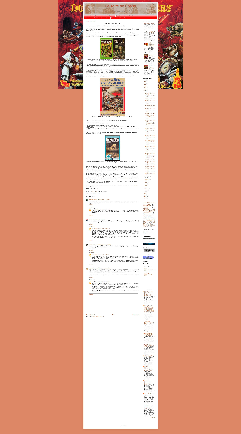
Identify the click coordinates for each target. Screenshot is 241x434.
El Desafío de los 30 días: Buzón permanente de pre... (122, 17)
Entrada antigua (135, 314)
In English (118, 15)
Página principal (88, 15)
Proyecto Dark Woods (150, 218)
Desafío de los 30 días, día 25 (150, 109)
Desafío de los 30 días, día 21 (150, 118)
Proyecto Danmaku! (147, 215)
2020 (145, 86)
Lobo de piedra (92, 244)
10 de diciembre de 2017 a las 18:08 (104, 268)
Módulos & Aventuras (98, 15)
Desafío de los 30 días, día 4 (150, 167)
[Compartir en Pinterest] (106, 191)
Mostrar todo (153, 417)
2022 (145, 83)
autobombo (145, 208)
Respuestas (92, 206)
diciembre (147, 92)
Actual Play (145, 225)
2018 (145, 89)
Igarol (145, 268)
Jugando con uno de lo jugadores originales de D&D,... (150, 123)
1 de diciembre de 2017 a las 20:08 (103, 244)
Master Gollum (92, 199)
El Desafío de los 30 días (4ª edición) (152, 32)
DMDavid (145, 404)
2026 (145, 79)
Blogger (125, 425)
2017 (145, 90)
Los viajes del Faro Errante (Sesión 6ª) (148, 335)
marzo (146, 186)
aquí (97, 182)
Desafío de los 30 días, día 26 (150, 103)
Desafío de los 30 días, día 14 (150, 138)
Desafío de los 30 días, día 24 (150, 111)
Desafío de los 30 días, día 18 (150, 129)
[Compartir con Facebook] (105, 191)
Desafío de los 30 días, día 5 (150, 164)
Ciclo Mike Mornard (147, 214)
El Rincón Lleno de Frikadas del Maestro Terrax (148, 292)
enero (146, 189)
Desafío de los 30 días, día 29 (150, 96)
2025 (145, 81)
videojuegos (146, 209)
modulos (153, 210)
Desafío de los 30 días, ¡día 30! (150, 94)
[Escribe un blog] (102, 191)
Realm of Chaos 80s (148, 305)
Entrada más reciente (90, 314)
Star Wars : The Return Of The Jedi (149, 346)
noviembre (147, 176)
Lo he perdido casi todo (149, 23)
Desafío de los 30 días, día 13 (150, 142)
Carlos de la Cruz (92, 268)
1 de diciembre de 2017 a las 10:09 (98, 219)
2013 (145, 196)
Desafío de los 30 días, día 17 (150, 131)
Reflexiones (147, 205)
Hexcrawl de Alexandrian (149, 216)
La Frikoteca (147, 321)
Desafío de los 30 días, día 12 (150, 144)
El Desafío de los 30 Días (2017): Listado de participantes (97, 17)
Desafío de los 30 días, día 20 (150, 121)
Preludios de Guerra (148, 395)
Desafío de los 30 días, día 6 (150, 162)
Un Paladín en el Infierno (147, 367)
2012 (145, 197)
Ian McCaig (124, 178)
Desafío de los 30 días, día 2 (150, 171)
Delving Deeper (147, 271)
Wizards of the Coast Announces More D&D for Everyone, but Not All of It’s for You (149, 407)
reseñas (145, 207)
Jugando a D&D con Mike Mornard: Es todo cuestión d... (150, 106)
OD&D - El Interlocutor (150, 140)
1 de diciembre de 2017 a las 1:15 (102, 208)
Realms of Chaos (147, 344)
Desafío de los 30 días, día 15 (150, 136)
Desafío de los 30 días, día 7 (150, 160)
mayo (146, 183)
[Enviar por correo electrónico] (101, 191)
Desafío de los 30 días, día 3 (150, 169)
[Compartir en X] (103, 191)
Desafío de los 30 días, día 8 (150, 154)
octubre (146, 177)
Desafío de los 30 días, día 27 (150, 101)
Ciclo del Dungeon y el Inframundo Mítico (149, 222)
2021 (145, 84)
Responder (91, 204)
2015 (145, 193)
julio (146, 180)
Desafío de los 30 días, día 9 (150, 152)
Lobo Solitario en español (148, 275)
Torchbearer (146, 212)
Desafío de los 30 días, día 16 (150, 133)
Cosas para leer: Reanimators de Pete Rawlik (148, 383)
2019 (145, 87)
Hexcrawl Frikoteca (150, 219)
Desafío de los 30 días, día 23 (150, 114)
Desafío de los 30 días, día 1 (150, 174)
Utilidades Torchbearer (110, 15)
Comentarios (147, 233)
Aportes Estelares (148, 356)
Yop (92, 208)
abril (146, 185)
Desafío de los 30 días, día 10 (150, 149)
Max (89, 219)
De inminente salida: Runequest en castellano (151, 44)
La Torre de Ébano (120, 6)
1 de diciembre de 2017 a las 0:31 (102, 199)
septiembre (147, 179)
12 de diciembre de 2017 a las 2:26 (102, 281)
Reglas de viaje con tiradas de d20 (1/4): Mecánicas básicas (148, 369)
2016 (145, 191)
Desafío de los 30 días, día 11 (150, 147)
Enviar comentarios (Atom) (98, 316)
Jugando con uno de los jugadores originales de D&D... (150, 156)
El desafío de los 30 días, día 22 (149, 116)
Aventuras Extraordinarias (147, 381)
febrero (146, 188)
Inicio (113, 314)
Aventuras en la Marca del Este (149, 270)
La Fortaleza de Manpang (149, 355)
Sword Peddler (147, 273)
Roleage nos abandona (151, 55)
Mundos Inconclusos (148, 333)
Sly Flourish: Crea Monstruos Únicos (148, 295)
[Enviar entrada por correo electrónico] (99, 191)
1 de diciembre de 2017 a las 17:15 (102, 228)
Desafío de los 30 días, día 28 (150, 98)
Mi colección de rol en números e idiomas (149, 323)
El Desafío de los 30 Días (149, 203)
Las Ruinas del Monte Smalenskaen (130, 15)
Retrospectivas (146, 213)
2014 (145, 194)
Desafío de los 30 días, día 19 (150, 126)
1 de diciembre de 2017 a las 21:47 (102, 254)
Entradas (146, 231)
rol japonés (149, 211)
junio (146, 182)
